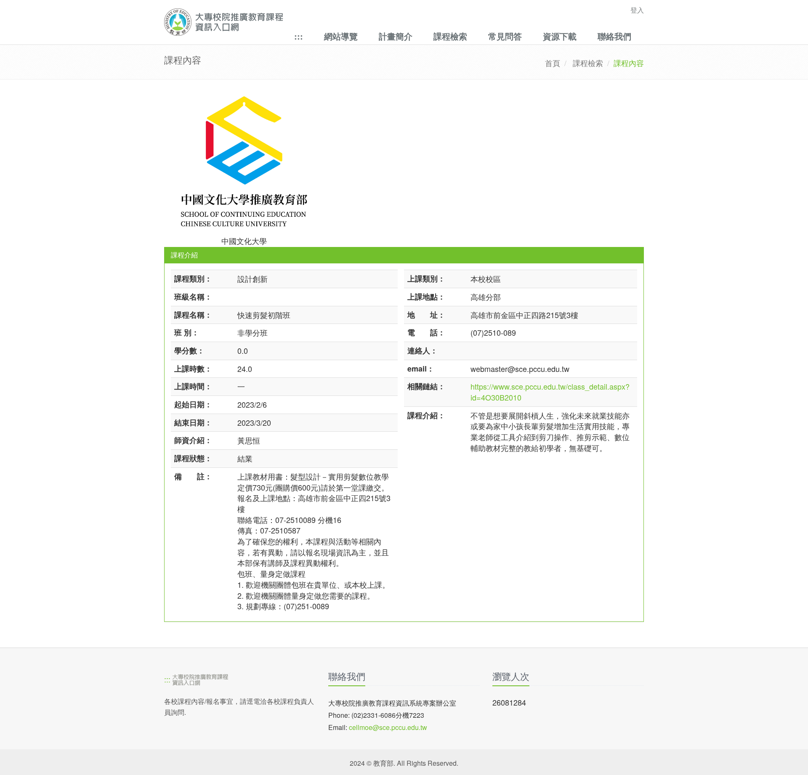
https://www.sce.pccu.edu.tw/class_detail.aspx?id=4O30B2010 (550, 392)
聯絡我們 (614, 36)
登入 (637, 10)
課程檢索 (450, 36)
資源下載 (560, 36)
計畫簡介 (395, 36)
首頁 (552, 62)
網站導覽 (341, 36)
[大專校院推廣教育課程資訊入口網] (357, 22)
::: (298, 36)
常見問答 (505, 36)
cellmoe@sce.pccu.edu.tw (388, 727)
